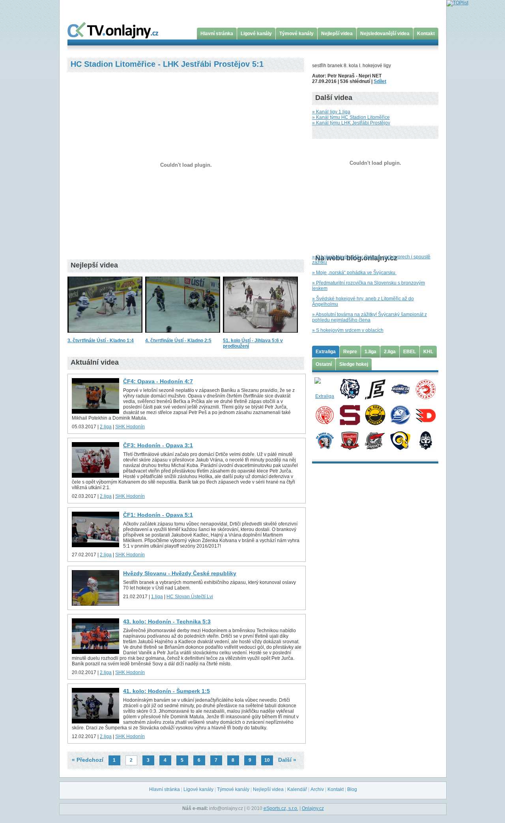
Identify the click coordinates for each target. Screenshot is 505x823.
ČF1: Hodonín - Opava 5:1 (158, 515)
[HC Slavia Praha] (324, 414)
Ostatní (324, 364)
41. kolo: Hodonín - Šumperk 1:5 (166, 691)
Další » (287, 760)
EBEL (409, 351)
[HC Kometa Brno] (400, 389)
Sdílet (380, 81)
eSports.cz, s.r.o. (281, 808)
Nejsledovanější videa (385, 33)
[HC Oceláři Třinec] (425, 389)
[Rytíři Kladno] (425, 440)
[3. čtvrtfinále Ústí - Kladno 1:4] (104, 335)
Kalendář (297, 789)
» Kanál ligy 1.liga (331, 112)
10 (267, 760)
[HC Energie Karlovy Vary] (375, 389)
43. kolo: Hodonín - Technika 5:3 (167, 621)
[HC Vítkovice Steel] (400, 414)
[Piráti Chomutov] (375, 440)
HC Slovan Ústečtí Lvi (189, 596)
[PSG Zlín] (400, 440)
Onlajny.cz (313, 808)
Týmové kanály (296, 33)
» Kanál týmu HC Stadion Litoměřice (351, 117)
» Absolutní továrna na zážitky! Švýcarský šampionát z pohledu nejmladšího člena (369, 317)
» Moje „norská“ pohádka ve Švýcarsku (354, 272)
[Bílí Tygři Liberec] (350, 389)
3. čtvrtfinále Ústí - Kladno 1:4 (100, 340)
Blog (352, 789)
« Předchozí (87, 760)
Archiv (317, 789)
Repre (350, 351)
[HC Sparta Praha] (350, 414)
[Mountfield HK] (350, 440)
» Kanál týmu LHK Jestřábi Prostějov (351, 123)
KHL (428, 351)
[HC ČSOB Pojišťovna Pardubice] (425, 414)
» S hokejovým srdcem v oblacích (347, 330)
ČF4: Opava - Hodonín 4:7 (158, 381)
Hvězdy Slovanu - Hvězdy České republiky (179, 573)
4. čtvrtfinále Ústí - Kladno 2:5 (178, 340)
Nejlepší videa (337, 33)
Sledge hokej (353, 364)
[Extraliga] (324, 389)
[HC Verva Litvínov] (375, 414)
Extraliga (326, 351)
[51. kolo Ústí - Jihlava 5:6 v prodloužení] (260, 335)
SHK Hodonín (130, 426)
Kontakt (426, 33)
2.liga (106, 426)
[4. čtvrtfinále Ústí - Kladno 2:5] (182, 335)
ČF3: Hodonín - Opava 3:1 (158, 445)
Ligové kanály (256, 33)
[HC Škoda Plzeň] (324, 440)
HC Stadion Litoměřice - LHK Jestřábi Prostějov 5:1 (167, 64)
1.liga (157, 596)
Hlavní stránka (216, 33)
